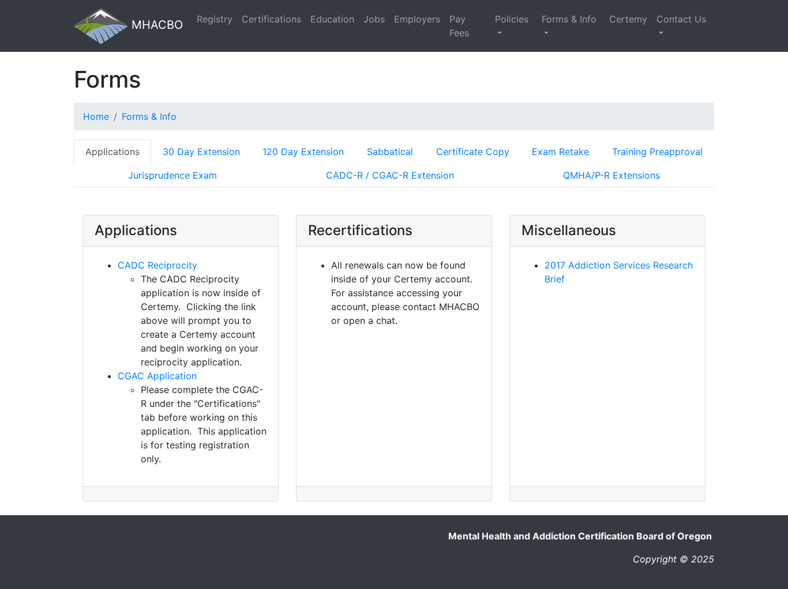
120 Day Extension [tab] (303, 151)
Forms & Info (569, 19)
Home (96, 116)
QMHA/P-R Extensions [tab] (611, 175)
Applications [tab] (112, 151)
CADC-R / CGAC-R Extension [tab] (390, 175)
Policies (511, 19)
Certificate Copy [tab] (472, 151)
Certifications (271, 19)
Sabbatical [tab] (390, 151)
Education (332, 19)
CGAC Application (157, 376)
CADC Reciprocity (157, 265)
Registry (214, 19)
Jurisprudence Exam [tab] (172, 175)
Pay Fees (459, 26)
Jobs (374, 19)
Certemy (628, 19)
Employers (417, 19)
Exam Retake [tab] (560, 151)
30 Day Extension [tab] (201, 151)
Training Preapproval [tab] (657, 151)
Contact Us (681, 19)
